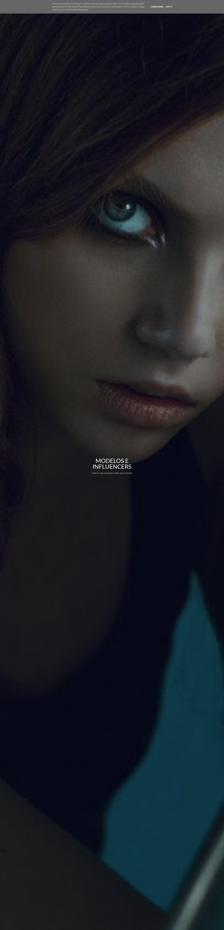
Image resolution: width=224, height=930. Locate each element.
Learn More (157, 6)
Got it (169, 6)
